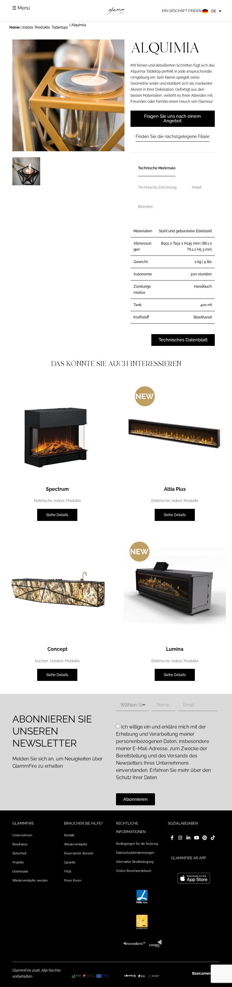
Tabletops (60, 27)
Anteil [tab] (197, 187)
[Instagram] (180, 838)
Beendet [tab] (145, 207)
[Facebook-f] (172, 838)
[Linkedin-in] (188, 838)
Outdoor (56, 661)
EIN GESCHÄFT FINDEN (181, 11)
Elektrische (43, 501)
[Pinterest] (205, 838)
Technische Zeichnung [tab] (157, 187)
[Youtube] (196, 838)
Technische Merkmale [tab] (157, 168)
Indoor (27, 27)
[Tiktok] (213, 838)
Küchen (41, 661)
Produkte (42, 27)
